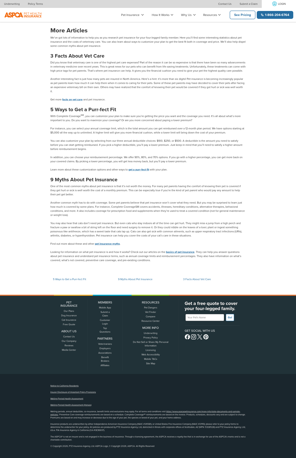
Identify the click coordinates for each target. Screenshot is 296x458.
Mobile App (105, 307)
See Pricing (242, 15)
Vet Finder (150, 312)
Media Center (69, 350)
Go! (230, 317)
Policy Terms (35, 4)
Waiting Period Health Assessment (66, 398)
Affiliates (105, 365)
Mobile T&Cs (150, 359)
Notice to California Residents (64, 385)
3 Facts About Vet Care (197, 279)
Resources (210, 15)
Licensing (151, 350)
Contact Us (224, 4)
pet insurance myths (107, 244)
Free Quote (69, 324)
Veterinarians (105, 344)
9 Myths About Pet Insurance (135, 279)
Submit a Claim (249, 4)
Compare (150, 316)
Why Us (186, 15)
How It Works (160, 15)
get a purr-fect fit (138, 169)
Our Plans (69, 311)
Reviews (69, 345)
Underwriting (12, 4)
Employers (105, 348)
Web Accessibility (150, 354)
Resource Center (150, 321)
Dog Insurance (69, 315)
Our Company (69, 341)
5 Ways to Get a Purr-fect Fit (69, 279)
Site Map (150, 363)
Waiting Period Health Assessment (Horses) (70, 405)
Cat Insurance (69, 320)
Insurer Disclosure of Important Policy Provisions (73, 392)
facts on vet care (72, 99)
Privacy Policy (150, 337)
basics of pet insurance (180, 252)
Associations (105, 352)
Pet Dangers (150, 307)
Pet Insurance (130, 15)
